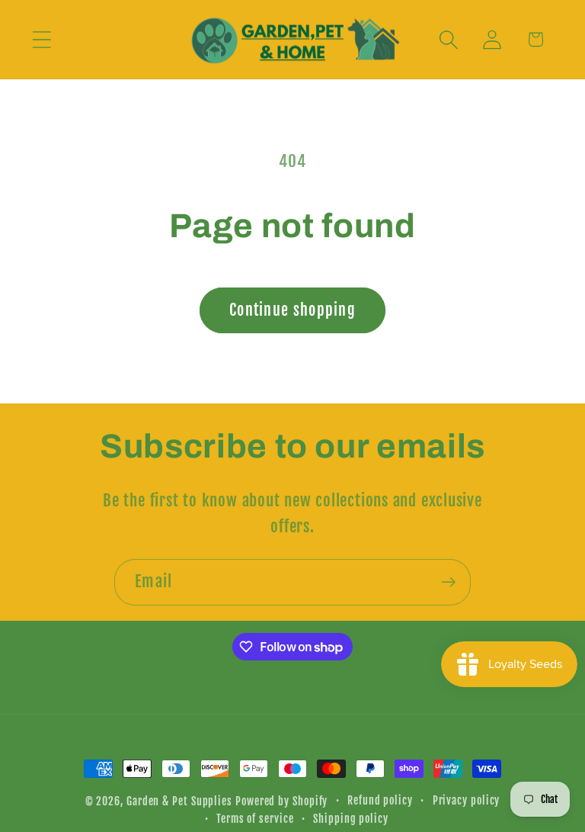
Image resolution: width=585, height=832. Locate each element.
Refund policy (380, 801)
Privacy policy (466, 801)
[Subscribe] (448, 582)
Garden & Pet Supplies (179, 801)
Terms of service (255, 819)
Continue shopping (292, 310)
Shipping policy (350, 819)
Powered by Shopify (281, 801)
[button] (41, 39)
